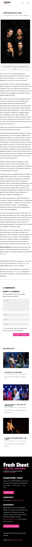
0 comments (26, 15)
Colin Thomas (8, 15)
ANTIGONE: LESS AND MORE (13, 372)
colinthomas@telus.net (17, 500)
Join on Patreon (11, 526)
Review (20, 15)
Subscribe (9, 492)
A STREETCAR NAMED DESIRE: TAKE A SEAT (16, 438)
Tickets (4, 254)
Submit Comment (21, 334)
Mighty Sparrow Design (16, 540)
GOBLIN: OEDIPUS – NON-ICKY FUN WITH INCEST (15, 405)
